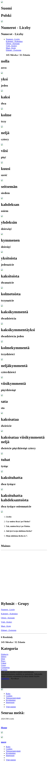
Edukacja (4, 654)
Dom (3, 659)
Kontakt (4, 670)
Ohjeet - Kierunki (13, 44)
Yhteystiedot (11, 707)
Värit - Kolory (11, 46)
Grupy (3, 665)
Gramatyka (5, 667)
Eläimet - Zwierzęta (13, 50)
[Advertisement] (24, 575)
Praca (3, 661)
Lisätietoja (5, 678)
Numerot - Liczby (13, 39)
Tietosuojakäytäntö (13, 698)
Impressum (10, 702)
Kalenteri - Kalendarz (14, 41)
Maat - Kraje (11, 48)
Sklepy (3, 657)
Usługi (3, 663)
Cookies (9, 696)
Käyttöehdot (11, 700)
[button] (24, 742)
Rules (8, 694)
